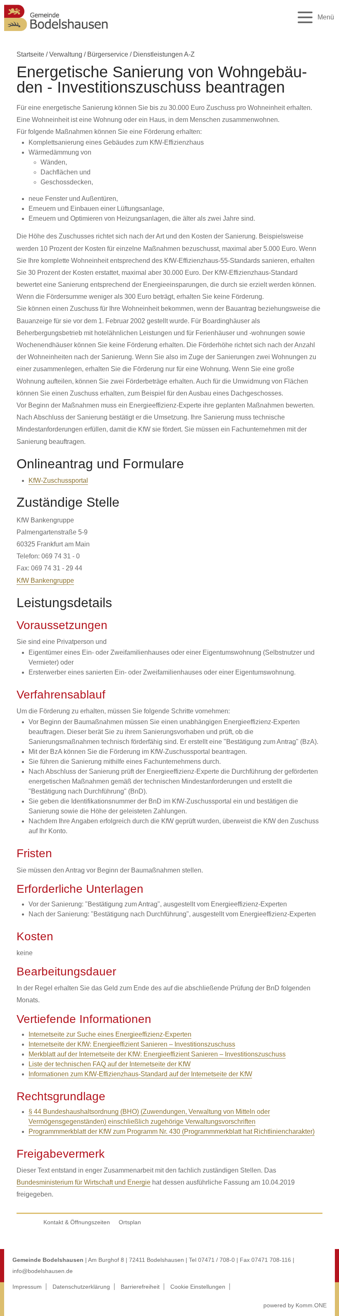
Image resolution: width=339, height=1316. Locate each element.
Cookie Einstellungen (197, 1286)
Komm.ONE (311, 1305)
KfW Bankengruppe (45, 580)
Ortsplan (130, 1222)
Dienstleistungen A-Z (164, 54)
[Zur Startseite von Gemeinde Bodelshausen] (56, 33)
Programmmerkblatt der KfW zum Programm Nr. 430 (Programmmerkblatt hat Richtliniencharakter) (172, 1131)
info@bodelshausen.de (42, 1271)
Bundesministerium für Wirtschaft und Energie (83, 1182)
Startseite (30, 54)
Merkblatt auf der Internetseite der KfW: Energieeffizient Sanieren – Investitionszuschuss (157, 1054)
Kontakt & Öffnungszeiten (76, 1222)
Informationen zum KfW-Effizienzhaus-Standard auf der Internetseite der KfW (140, 1074)
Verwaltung (65, 54)
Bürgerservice (107, 54)
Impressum (27, 1286)
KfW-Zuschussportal (58, 480)
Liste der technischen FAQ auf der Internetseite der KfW (110, 1064)
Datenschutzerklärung (81, 1286)
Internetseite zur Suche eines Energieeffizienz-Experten (110, 1034)
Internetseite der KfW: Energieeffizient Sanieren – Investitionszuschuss (132, 1044)
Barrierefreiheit (140, 1286)
